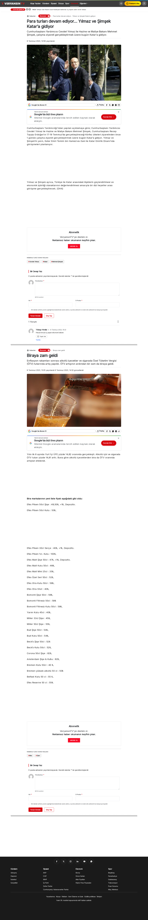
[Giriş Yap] (144, 3)
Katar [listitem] (45, 261)
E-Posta (79, 300)
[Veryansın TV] (13, 3)
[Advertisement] (74, 164)
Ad (30, 300)
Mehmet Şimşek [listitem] (57, 261)
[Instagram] (70, 861)
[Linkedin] (77, 861)
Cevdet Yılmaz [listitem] (33, 261)
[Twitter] (63, 861)
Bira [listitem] (30, 755)
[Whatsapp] (91, 861)
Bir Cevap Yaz (36, 271)
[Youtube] (84, 861)
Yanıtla (38, 340)
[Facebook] (56, 861)
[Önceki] (27, 9)
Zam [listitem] (38, 755)
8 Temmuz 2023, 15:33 (58, 330)
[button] (48, 16)
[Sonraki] (29, 9)
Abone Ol (74, 246)
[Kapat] (118, 112)
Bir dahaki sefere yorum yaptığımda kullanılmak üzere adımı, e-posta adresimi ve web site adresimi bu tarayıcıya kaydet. (69, 310)
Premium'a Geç (134, 3)
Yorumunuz (39, 281)
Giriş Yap (49, 316)
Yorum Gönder (35, 316)
